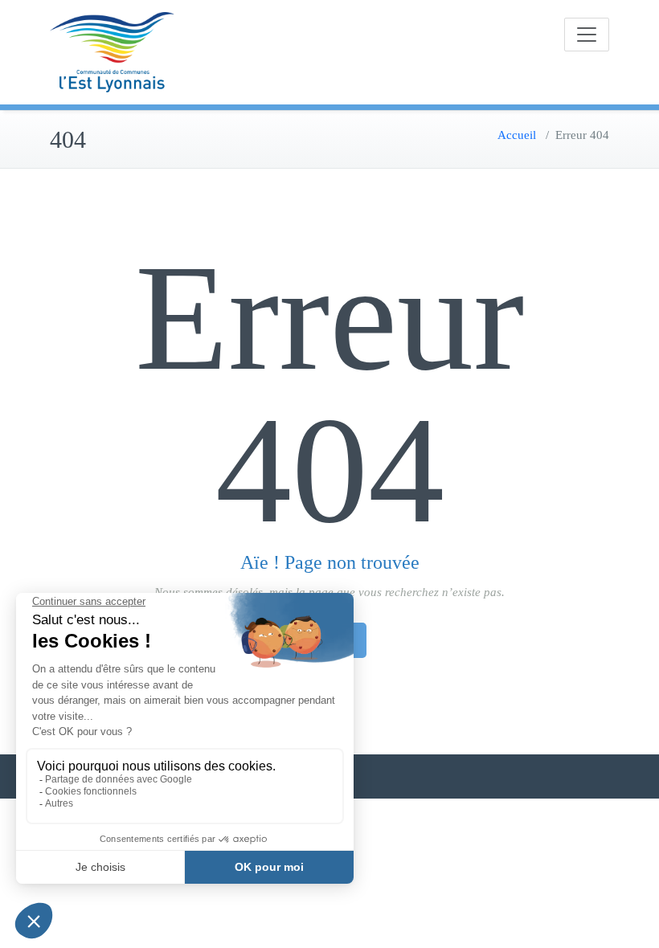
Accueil (516, 135)
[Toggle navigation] (586, 34)
